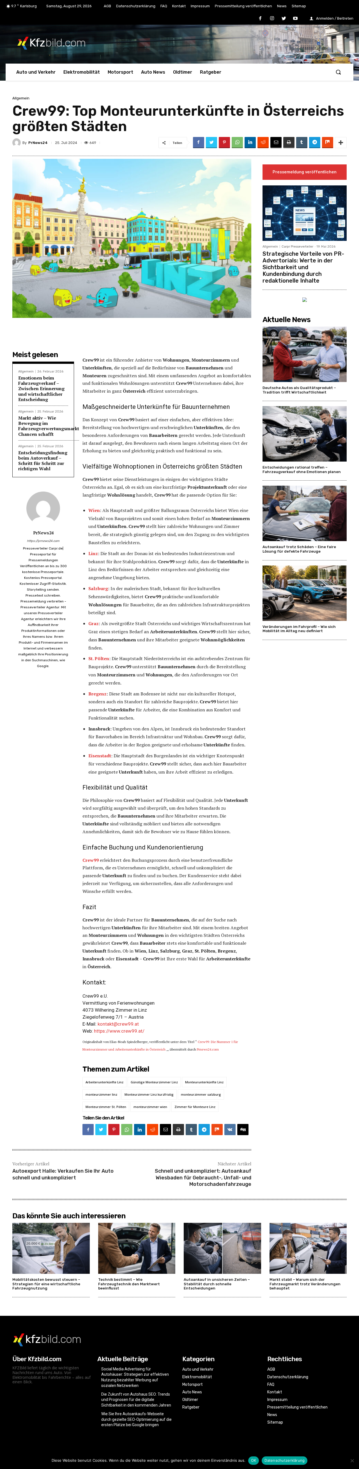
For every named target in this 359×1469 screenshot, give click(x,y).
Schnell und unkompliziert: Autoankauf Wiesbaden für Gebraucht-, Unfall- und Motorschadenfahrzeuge (203, 1177)
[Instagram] (272, 19)
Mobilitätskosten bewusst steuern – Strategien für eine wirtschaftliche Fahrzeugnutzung (46, 1283)
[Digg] (242, 1129)
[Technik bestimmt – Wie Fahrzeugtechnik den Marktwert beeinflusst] (137, 1248)
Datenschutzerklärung (284, 1460)
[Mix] (327, 142)
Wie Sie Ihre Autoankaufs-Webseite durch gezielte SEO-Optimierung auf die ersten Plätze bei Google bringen (136, 1419)
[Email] (276, 142)
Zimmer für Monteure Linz (194, 1107)
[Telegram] (314, 142)
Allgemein (20, 98)
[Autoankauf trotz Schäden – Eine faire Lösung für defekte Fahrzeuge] (305, 513)
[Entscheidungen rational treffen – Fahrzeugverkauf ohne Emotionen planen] (305, 434)
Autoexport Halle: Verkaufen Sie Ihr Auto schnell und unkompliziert (63, 1174)
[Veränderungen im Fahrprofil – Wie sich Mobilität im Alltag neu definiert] (305, 593)
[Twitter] (284, 19)
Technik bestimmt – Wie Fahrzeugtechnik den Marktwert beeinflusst (129, 1283)
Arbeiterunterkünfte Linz (104, 1082)
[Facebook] (260, 19)
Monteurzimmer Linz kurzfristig (149, 1094)
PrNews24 (38, 143)
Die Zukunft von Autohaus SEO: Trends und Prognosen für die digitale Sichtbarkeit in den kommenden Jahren (136, 1399)
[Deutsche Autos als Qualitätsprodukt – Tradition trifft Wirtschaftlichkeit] (305, 354)
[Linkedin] (250, 142)
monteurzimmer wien (150, 1107)
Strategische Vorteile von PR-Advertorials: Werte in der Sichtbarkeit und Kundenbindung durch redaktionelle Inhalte (303, 267)
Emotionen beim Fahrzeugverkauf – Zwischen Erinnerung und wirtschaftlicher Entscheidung (41, 388)
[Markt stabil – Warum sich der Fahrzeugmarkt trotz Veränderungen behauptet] (308, 1248)
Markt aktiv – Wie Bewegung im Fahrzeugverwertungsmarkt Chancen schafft (48, 426)
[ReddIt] (263, 142)
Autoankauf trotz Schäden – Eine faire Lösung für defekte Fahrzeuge (299, 549)
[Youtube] (295, 19)
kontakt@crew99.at (118, 1024)
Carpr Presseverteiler (297, 246)
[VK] (230, 1129)
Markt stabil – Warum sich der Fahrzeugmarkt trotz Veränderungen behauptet (305, 1283)
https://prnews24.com (43, 541)
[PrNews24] (17, 142)
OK (253, 1460)
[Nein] (352, 1460)
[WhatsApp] (237, 142)
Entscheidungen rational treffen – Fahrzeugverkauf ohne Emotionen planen (302, 469)
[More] (341, 142)
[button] (338, 72)
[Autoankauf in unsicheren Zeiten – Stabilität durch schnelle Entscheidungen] (222, 1248)
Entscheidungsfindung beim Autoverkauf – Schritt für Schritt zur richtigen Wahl (42, 461)
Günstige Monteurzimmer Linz (154, 1082)
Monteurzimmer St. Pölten (106, 1107)
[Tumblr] (301, 142)
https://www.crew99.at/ (119, 1031)
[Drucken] (288, 142)
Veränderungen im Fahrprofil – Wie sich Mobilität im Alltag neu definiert (299, 629)
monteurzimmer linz (101, 1094)
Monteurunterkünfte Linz (204, 1082)
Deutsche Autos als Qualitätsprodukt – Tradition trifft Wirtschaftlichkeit (299, 390)
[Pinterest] (224, 142)
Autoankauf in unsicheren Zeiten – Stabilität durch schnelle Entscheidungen (217, 1283)
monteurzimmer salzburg (201, 1094)
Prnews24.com (208, 1049)
